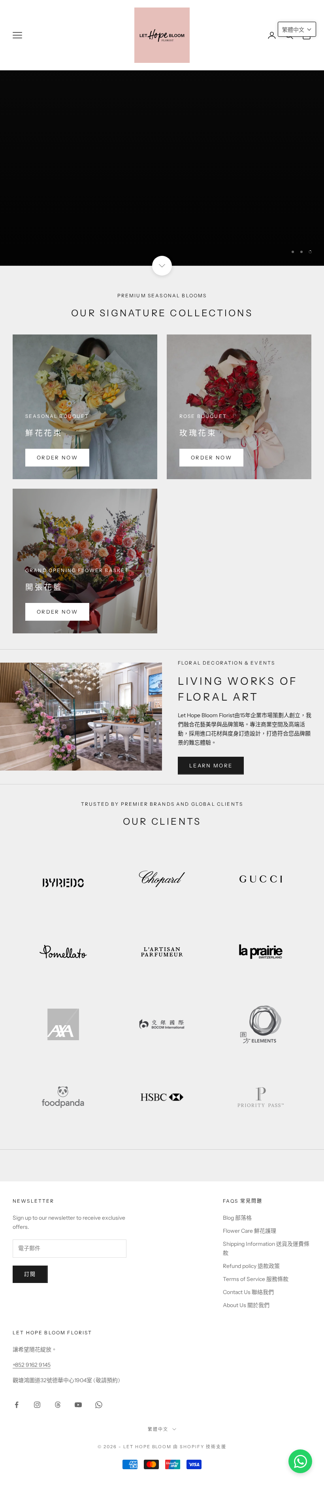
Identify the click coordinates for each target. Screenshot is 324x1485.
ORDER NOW (57, 457)
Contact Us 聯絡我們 (248, 1292)
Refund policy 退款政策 (251, 1266)
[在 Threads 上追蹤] (58, 1405)
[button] (297, 29)
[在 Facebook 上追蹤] (17, 1405)
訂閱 (30, 1274)
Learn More (210, 765)
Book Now (281, 233)
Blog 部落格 (237, 1217)
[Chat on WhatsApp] (300, 1461)
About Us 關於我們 (246, 1305)
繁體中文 (158, 1429)
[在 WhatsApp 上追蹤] (99, 1405)
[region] (162, 133)
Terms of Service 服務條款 (255, 1279)
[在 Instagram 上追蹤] (37, 1405)
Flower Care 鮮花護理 (249, 1230)
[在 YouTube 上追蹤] (78, 1405)
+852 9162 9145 (32, 1364)
